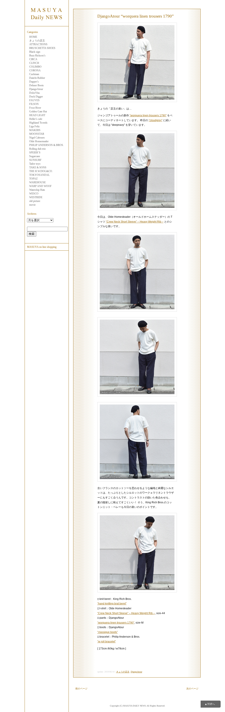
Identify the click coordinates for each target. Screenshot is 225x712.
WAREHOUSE (37, 182)
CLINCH (34, 63)
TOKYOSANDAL (39, 174)
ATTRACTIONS (38, 44)
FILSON (34, 104)
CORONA (35, 70)
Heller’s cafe (35, 118)
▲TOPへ (210, 704)
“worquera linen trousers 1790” (148, 115)
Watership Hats (37, 189)
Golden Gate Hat (38, 111)
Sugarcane (34, 156)
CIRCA (33, 59)
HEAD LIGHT (37, 115)
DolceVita (34, 92)
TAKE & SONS (37, 167)
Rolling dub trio (37, 148)
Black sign (34, 51)
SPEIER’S (34, 152)
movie (32, 204)
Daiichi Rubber (37, 77)
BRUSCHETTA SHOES (42, 48)
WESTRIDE (35, 197)
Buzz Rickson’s (37, 55)
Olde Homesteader (39, 141)
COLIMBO (35, 66)
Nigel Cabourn (37, 137)
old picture (34, 201)
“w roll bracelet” (106, 641)
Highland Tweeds (38, 122)
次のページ (192, 688)
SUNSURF (35, 160)
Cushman (34, 74)
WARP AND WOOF (40, 186)
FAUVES (34, 100)
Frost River (35, 107)
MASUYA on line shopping (41, 246)
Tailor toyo (34, 163)
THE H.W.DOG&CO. (41, 171)
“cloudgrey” (155, 120)
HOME (33, 36)
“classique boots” (107, 632)
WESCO (33, 193)
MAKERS (34, 130)
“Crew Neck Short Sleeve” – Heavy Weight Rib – (134, 221)
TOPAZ (33, 178)
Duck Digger (36, 96)
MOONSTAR (36, 133)
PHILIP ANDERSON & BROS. (46, 145)
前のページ (81, 688)
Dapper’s (34, 81)
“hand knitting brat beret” (112, 603)
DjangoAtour (36, 89)
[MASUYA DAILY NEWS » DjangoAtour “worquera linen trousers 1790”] (46, 23)
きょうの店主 (37, 40)
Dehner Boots (36, 85)
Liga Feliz (34, 126)
